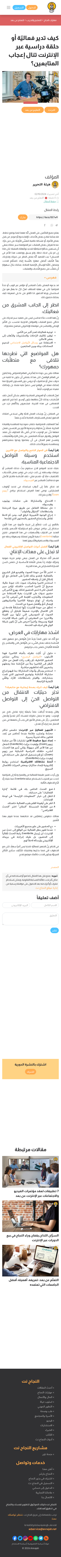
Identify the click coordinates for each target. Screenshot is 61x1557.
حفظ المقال (50, 201)
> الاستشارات (47, 1425)
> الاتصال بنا (47, 1497)
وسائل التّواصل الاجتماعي (24, 342)
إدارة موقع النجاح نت (47, 887)
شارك (23, 217)
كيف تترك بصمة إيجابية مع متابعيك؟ (26, 687)
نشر (54, 930)
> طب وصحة (47, 1411)
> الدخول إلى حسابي (43, 1487)
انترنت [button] (51, 109)
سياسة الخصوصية (35, 1543)
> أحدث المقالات (45, 1387)
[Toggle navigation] (9, 7)
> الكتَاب (50, 1434)
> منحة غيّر (48, 1454)
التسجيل (19, 7)
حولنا (46, 1543)
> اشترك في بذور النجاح (41, 1478)
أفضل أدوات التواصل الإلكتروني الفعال (26, 546)
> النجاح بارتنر (46, 1473)
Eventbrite (46, 536)
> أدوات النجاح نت (44, 1439)
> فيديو (50, 1420)
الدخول (32, 7)
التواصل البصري (31, 656)
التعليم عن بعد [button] (32, 109)
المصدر (55, 867)
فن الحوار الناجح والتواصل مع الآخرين (26, 450)
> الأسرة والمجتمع (44, 1415)
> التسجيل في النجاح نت (41, 1483)
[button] (30, 277)
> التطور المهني (46, 1406)
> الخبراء (49, 1429)
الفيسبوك (29, 480)
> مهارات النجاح (45, 1392)
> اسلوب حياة (47, 1401)
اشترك (30, 1071)
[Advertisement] (30, 144)
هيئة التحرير (41, 184)
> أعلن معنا (48, 1469)
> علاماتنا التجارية (45, 1492)
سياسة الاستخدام (19, 1543)
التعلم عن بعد (37, 197)
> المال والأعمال (45, 1397)
